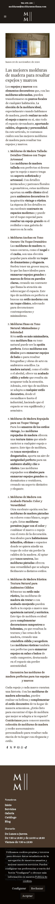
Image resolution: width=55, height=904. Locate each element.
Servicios (10, 809)
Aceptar (27, 895)
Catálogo (10, 817)
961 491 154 (27, 3)
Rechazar (37, 888)
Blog (8, 821)
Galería (9, 813)
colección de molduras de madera (27, 724)
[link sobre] (27, 783)
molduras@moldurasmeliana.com (27, 6)
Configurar (19, 888)
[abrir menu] (5, 16)
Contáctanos (14, 720)
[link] (27, 16)
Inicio (8, 805)
